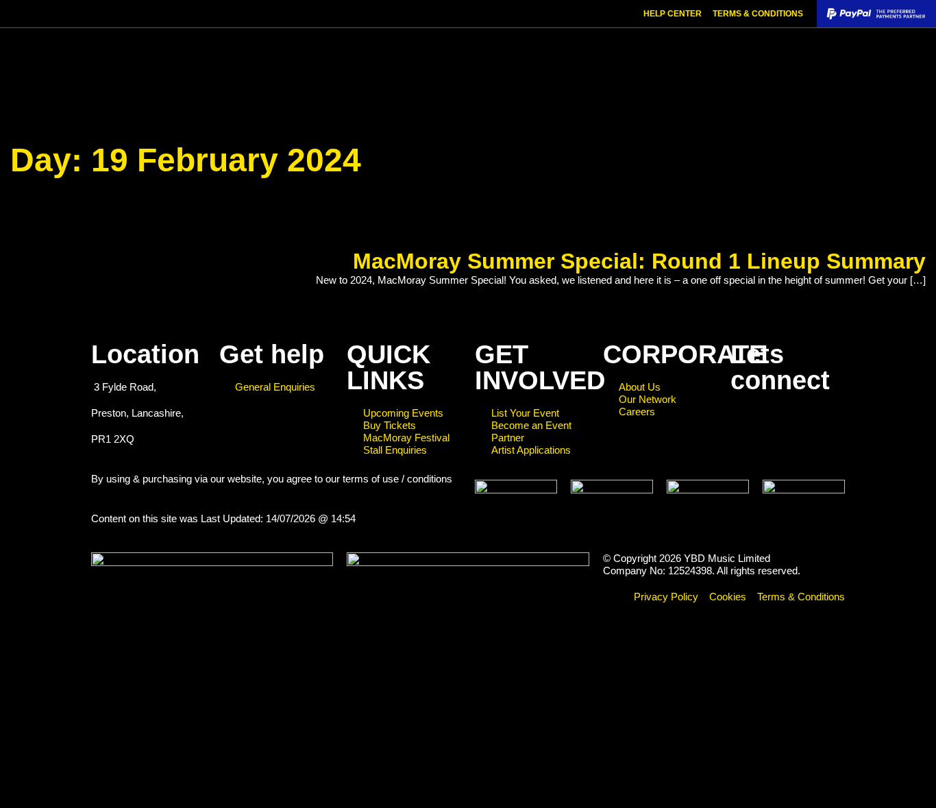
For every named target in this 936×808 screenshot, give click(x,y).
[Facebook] (747, 424)
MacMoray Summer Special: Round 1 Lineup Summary (639, 261)
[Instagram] (784, 424)
